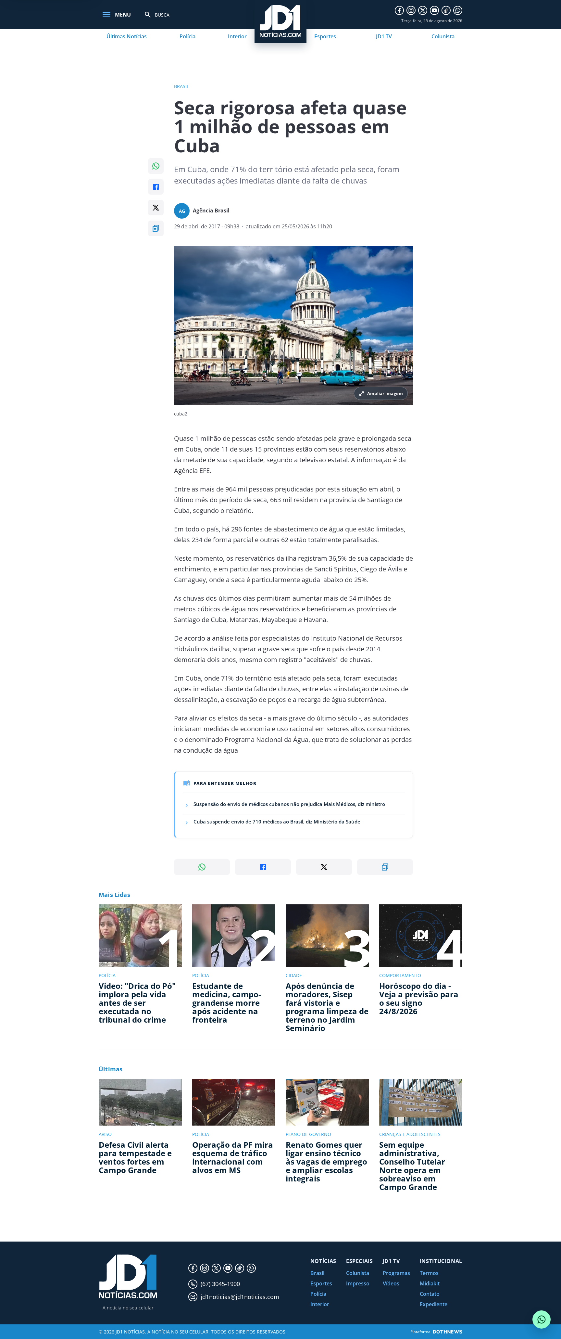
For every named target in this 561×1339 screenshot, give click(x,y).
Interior (237, 36)
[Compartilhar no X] (156, 207)
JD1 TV (384, 36)
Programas (396, 1273)
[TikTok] (446, 10)
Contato (430, 1293)
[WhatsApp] (457, 10)
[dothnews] (447, 1331)
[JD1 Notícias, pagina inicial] (128, 1276)
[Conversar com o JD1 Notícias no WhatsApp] (541, 1319)
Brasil (317, 1273)
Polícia (187, 36)
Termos (429, 1273)
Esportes (325, 36)
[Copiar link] (156, 228)
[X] (422, 10)
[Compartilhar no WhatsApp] (156, 166)
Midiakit (430, 1283)
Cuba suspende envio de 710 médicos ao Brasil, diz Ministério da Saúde (276, 821)
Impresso (357, 1283)
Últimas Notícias (126, 36)
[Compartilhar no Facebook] (156, 187)
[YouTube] (434, 10)
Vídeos (391, 1283)
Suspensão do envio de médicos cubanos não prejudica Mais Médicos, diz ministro (289, 804)
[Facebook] (399, 10)
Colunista (443, 36)
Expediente (433, 1304)
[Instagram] (411, 10)
